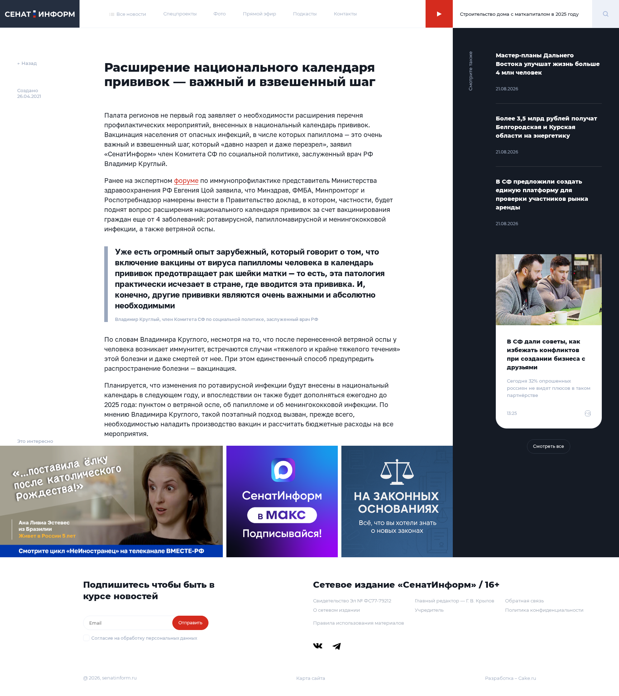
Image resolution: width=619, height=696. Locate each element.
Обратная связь (524, 600)
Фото (219, 13)
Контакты (345, 13)
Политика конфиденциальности (544, 610)
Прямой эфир (259, 13)
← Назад (27, 63)
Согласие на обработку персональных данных (144, 638)
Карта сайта (310, 678)
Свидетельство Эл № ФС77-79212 (352, 600)
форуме (186, 180)
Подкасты (305, 13)
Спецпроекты (180, 13)
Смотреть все (548, 446)
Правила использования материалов (358, 623)
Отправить (190, 622)
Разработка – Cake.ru (510, 678)
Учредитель (429, 610)
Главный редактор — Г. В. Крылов (454, 600)
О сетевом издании (336, 610)
